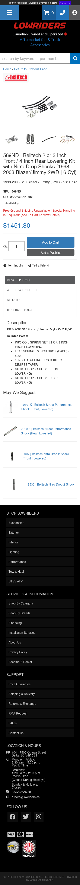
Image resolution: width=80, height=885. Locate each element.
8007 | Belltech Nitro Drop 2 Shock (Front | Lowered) (46, 456)
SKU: (6, 191)
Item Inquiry (15, 265)
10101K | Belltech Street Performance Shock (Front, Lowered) (46, 406)
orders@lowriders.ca (26, 796)
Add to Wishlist (51, 252)
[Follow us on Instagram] (39, 817)
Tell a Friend (40, 265)
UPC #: (8, 197)
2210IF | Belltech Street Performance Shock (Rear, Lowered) (46, 431)
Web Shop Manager (41, 880)
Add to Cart (50, 242)
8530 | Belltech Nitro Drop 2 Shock (51, 484)
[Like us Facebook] (12, 817)
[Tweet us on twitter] (26, 817)
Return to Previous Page (30, 69)
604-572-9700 (21, 792)
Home (7, 69)
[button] (40, 58)
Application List (22, 290)
